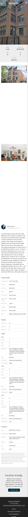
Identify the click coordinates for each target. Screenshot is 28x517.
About (14, 509)
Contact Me (14, 490)
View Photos (21, 67)
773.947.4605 (14, 503)
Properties (14, 132)
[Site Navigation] (26, 2)
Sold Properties (14, 514)
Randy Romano (14, 501)
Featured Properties (14, 511)
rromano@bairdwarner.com (13, 228)
